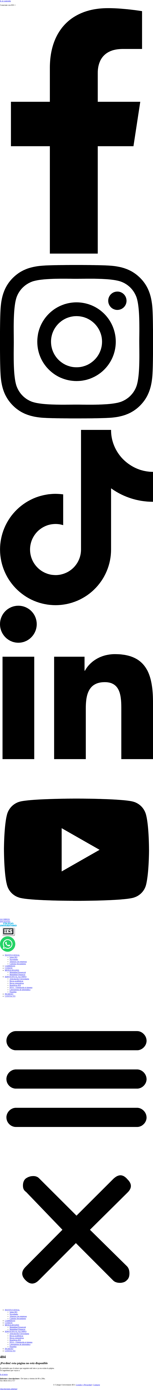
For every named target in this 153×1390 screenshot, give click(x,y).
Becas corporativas (17, 983)
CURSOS (8, 968)
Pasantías (13, 992)
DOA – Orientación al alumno (21, 987)
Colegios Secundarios (18, 964)
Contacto (96, 1385)
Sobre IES (13, 957)
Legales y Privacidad (84, 1385)
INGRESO (9, 994)
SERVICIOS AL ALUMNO (16, 977)
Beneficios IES (15, 985)
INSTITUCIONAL (12, 955)
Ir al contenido (5, 1)
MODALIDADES (12, 970)
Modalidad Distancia (17, 975)
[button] (76, 1153)
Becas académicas (16, 981)
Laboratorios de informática (20, 990)
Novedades (14, 959)
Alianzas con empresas (18, 962)
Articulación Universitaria (19, 979)
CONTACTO (10, 996)
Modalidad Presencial (18, 972)
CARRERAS (10, 966)
